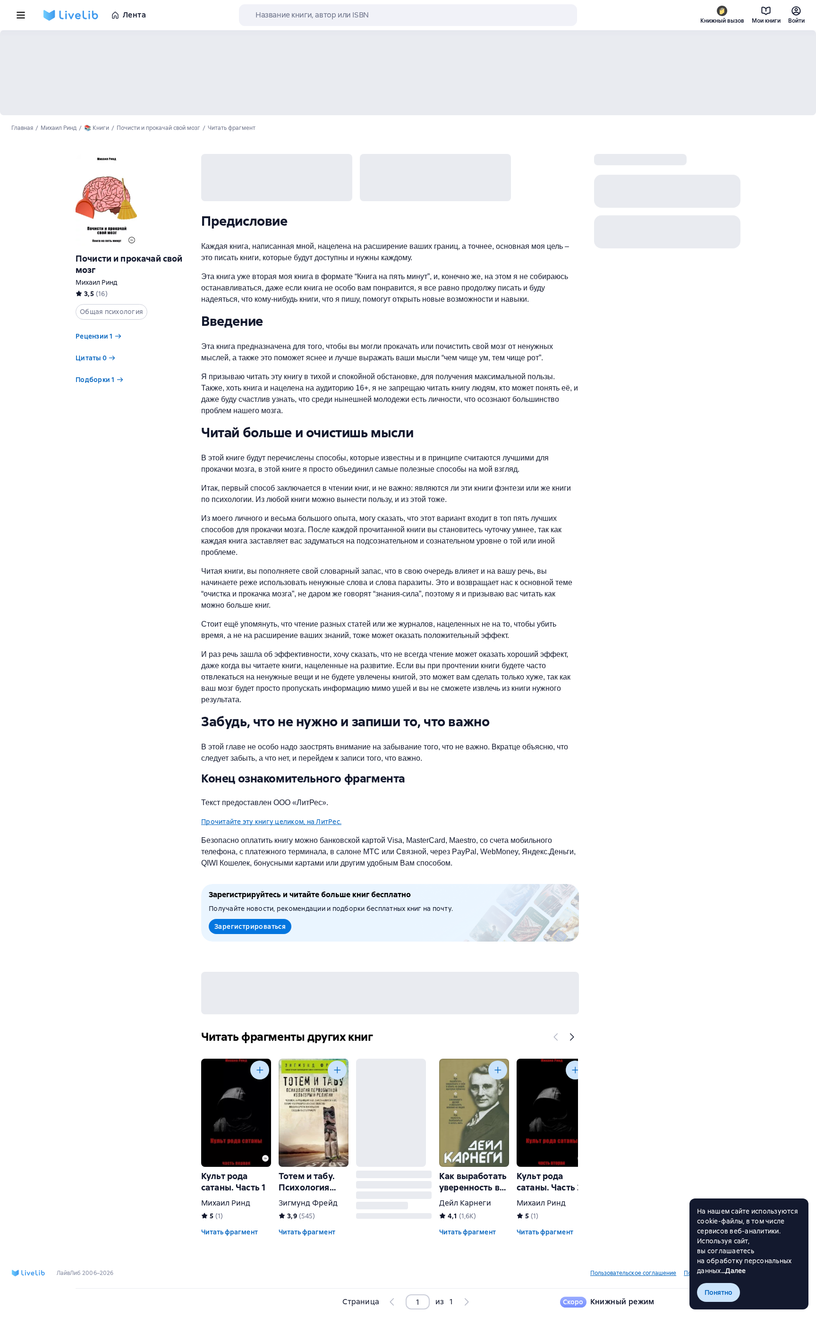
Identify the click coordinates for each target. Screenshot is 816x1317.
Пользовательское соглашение (633, 1273)
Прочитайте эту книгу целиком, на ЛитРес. (271, 821)
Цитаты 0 (91, 358)
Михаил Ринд (96, 282)
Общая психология (111, 311)
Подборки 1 (95, 379)
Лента (134, 15)
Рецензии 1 (94, 336)
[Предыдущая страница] (392, 1301)
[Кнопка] (556, 1037)
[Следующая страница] (466, 1301)
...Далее (733, 1270)
